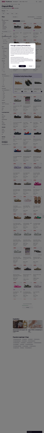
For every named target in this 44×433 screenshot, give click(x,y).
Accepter (22, 66)
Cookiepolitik (12, 55)
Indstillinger (14, 66)
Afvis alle (30, 66)
